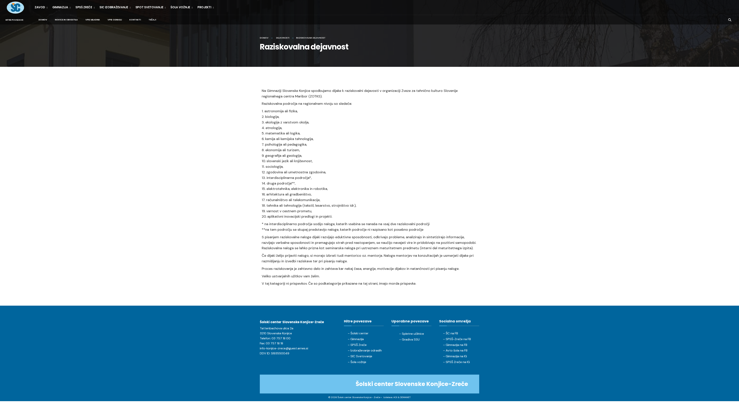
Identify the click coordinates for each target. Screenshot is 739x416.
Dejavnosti (282, 37)
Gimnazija (60, 7)
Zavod (40, 7)
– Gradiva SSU (409, 339)
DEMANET (405, 397)
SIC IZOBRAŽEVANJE (113, 7)
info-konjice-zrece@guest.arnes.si (284, 348)
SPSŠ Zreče (83, 7)
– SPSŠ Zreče (357, 345)
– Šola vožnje (357, 362)
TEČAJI (152, 19)
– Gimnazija (356, 339)
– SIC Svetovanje (360, 356)
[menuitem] (42, 7)
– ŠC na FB (450, 333)
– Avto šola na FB (455, 350)
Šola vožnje (180, 7)
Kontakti (135, 19)
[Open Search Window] (729, 19)
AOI (395, 397)
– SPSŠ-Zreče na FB (457, 339)
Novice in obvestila (66, 19)
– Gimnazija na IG (455, 356)
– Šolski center (358, 333)
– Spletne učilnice (411, 334)
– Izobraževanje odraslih (365, 350)
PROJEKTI (204, 7)
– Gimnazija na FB (455, 345)
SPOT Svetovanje (149, 7)
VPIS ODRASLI (115, 19)
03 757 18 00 (281, 338)
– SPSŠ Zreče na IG (456, 362)
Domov (42, 19)
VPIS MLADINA (92, 19)
